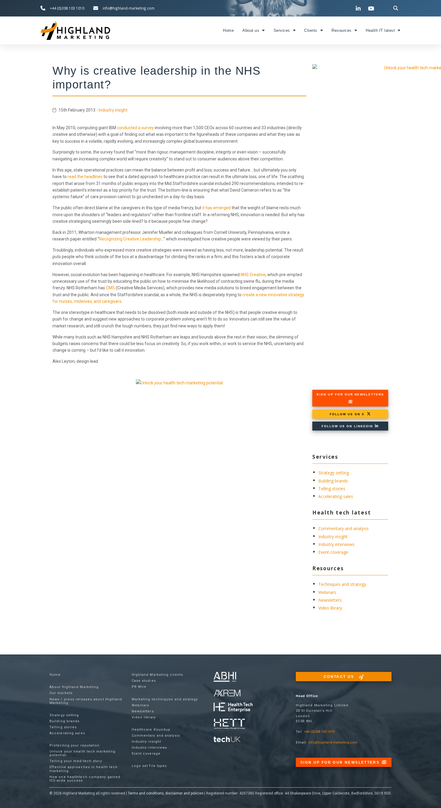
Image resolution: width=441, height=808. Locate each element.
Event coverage (333, 552)
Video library (330, 608)
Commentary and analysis (343, 528)
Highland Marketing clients (157, 675)
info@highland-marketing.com (333, 742)
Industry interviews (336, 544)
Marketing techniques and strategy (165, 699)
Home (228, 30)
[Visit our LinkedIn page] (359, 8)
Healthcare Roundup (151, 730)
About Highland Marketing (74, 687)
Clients (310, 30)
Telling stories (331, 488)
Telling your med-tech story (76, 761)
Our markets (61, 693)
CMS (110, 287)
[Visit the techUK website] (227, 692)
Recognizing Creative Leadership (130, 239)
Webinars (327, 592)
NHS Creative (253, 274)
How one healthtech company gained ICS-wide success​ (85, 779)
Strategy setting (333, 473)
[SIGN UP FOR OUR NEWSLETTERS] (350, 402)
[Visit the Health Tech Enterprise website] (233, 707)
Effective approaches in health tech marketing (84, 769)
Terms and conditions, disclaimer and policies (165, 793)
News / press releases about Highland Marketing (86, 701)
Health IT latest (380, 30)
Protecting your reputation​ (75, 745)
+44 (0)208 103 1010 (319, 732)
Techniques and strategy (342, 584)
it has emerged (216, 207)
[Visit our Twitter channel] (346, 8)
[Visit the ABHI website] (225, 677)
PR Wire (139, 687)
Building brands (333, 481)
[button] (395, 8)
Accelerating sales (335, 496)
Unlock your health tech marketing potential (83, 753)
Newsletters (330, 600)
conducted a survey (135, 127)
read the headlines (85, 176)
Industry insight (113, 110)
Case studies (144, 681)
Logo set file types (149, 766)
